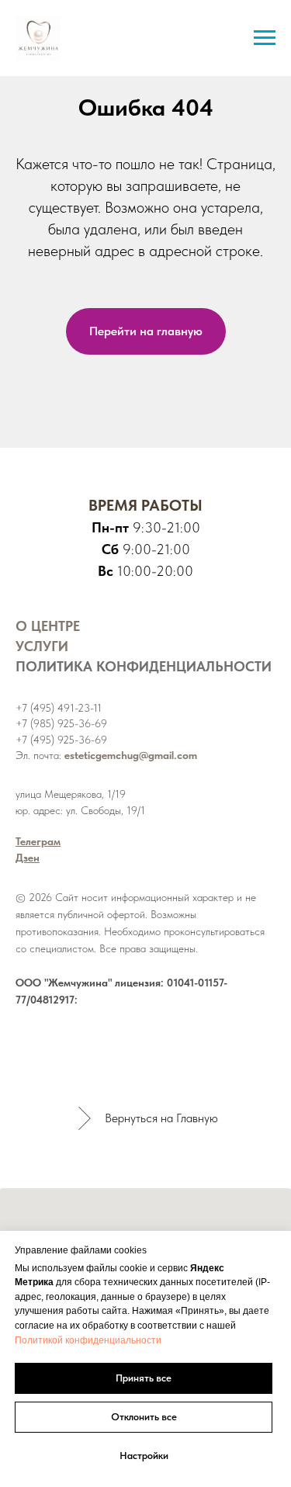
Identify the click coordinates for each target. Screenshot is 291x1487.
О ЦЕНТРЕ (48, 626)
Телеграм (38, 841)
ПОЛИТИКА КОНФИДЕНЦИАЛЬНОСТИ (144, 666)
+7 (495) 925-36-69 (61, 739)
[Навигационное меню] (264, 38)
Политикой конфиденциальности (88, 1340)
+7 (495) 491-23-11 (59, 708)
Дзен (28, 857)
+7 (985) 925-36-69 (61, 723)
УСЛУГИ (42, 646)
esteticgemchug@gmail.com (130, 755)
